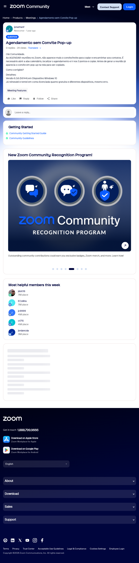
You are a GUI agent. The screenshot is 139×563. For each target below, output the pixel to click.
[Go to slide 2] (57, 269)
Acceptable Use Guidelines (51, 548)
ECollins (22, 301)
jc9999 (22, 310)
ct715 (21, 320)
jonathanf (19, 27)
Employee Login (116, 548)
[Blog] (5, 539)
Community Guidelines (21, 138)
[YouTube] (27, 539)
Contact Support (109, 7)
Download (12, 494)
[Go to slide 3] (61, 269)
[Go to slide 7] (81, 269)
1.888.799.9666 (27, 430)
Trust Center (28, 548)
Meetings (31, 17)
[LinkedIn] (12, 539)
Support (10, 519)
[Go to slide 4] (65, 269)
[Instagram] (35, 539)
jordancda (23, 330)
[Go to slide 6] (75, 269)
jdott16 (21, 291)
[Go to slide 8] (85, 269)
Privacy (15, 548)
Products (18, 17)
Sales (8, 507)
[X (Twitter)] (20, 539)
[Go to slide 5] (69, 269)
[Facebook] (42, 539)
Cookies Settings (98, 548)
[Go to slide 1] (53, 269)
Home (6, 17)
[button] (5, 6)
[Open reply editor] (69, 112)
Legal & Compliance (76, 548)
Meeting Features (16, 90)
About (9, 481)
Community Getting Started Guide (27, 133)
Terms (6, 548)
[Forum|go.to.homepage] (29, 7)
